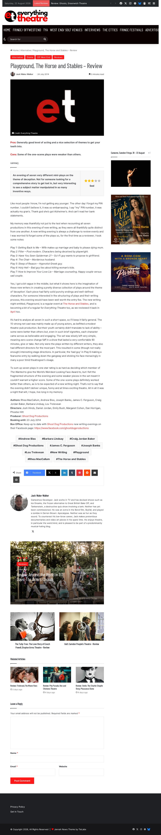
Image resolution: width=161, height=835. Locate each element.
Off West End (43, 57)
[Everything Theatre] (26, 15)
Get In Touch (16, 811)
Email (14, 766)
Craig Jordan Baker (83, 438)
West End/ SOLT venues (66, 29)
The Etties (110, 29)
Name (14, 753)
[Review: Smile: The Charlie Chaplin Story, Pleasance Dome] (90, 675)
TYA (45, 29)
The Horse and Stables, (76, 303)
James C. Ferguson (63, 445)
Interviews (92, 29)
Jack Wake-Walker (24, 74)
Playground (82, 452)
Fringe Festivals (131, 29)
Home (7, 29)
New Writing (59, 452)
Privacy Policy (17, 807)
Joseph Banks (91, 445)
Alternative (25, 50)
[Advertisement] (131, 96)
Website (63, 766)
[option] (57, 572)
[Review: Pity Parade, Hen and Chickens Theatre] (57, 675)
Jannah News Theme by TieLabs (70, 829)
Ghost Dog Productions (35, 416)
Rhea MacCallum (39, 459)
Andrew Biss (28, 438)
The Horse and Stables (72, 459)
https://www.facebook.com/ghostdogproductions (61, 428)
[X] (33, 531)
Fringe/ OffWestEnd (27, 29)
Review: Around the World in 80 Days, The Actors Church (40, 576)
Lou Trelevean (35, 452)
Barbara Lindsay (53, 438)
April (13, 311)
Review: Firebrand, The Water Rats (23, 685)
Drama (30, 57)
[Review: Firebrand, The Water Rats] (24, 675)
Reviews (58, 57)
